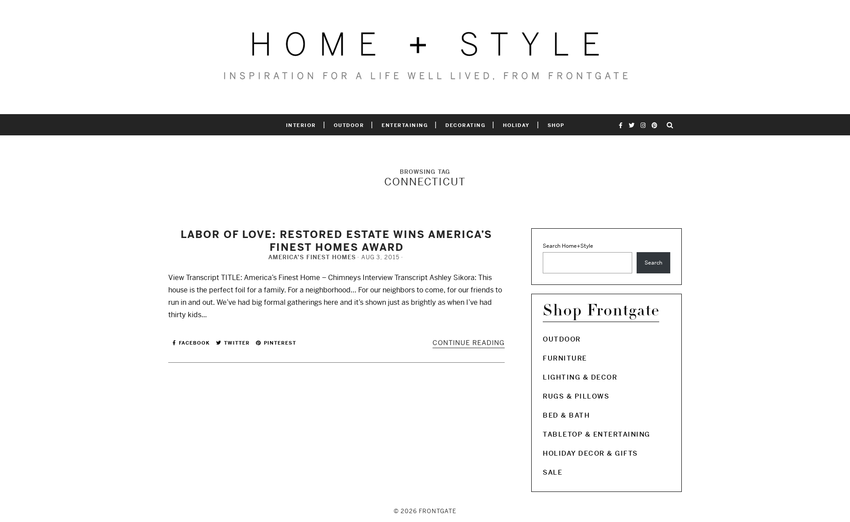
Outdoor (349, 125)
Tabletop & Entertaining (596, 434)
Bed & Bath (566, 415)
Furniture (565, 358)
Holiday (516, 125)
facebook (193, 343)
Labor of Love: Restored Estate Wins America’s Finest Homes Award (336, 240)
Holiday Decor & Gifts (590, 453)
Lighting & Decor (580, 377)
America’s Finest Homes (312, 257)
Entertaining (405, 125)
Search (653, 262)
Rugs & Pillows (576, 396)
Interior (301, 125)
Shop (556, 125)
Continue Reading (469, 342)
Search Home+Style (568, 245)
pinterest (279, 343)
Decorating (465, 125)
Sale (552, 472)
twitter (236, 343)
